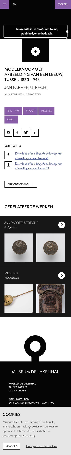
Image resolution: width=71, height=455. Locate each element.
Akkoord (11, 446)
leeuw (11, 119)
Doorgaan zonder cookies (41, 446)
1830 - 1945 (13, 110)
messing (46, 110)
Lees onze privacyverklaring (19, 435)
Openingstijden (19, 399)
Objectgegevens (18, 184)
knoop (30, 110)
